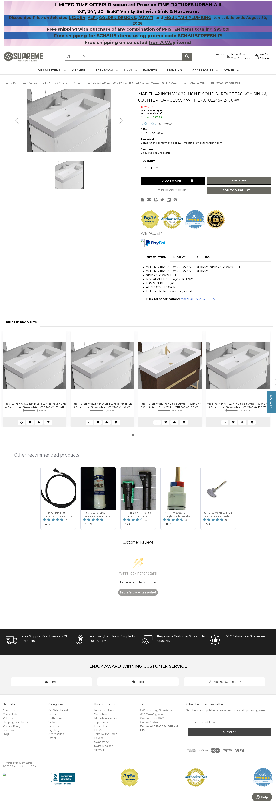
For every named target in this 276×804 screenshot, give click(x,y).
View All (99, 750)
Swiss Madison (103, 746)
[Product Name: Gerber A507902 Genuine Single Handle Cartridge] (178, 498)
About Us (9, 710)
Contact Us (10, 714)
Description (156, 257)
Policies (8, 718)
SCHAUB (107, 35)
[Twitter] (162, 199)
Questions (201, 257)
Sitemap (8, 730)
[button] (271, 402)
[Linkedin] (169, 199)
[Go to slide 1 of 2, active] (133, 435)
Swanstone (101, 742)
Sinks (128, 70)
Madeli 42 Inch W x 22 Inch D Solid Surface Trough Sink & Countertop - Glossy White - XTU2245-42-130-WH (35, 405)
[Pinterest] (175, 199)
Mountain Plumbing (107, 718)
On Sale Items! (49, 70)
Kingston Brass (104, 710)
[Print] (156, 199)
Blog (6, 734)
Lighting (175, 70)
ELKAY (98, 730)
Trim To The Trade (105, 734)
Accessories (203, 70)
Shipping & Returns (15, 722)
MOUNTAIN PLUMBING (187, 17)
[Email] (149, 199)
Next (121, 120)
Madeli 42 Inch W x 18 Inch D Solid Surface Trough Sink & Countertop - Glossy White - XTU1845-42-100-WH (170, 405)
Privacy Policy (12, 726)
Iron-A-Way (162, 42)
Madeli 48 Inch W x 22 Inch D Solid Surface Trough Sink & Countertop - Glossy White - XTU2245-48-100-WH (238, 405)
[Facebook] (142, 199)
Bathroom (104, 70)
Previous (17, 120)
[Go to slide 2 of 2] (139, 435)
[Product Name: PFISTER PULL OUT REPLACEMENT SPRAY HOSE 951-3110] (58, 498)
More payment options (173, 189)
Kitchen (79, 70)
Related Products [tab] (21, 322)
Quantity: (149, 160)
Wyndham (101, 714)
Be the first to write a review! (138, 592)
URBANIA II (208, 4)
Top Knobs (101, 722)
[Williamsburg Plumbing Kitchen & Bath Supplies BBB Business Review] (63, 777)
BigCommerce (24, 762)
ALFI (92, 17)
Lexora (98, 738)
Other (229, 70)
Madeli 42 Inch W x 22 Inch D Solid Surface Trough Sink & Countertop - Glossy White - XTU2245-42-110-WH (102, 405)
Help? (220, 54)
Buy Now (239, 180)
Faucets (150, 70)
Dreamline (101, 726)
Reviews (180, 257)
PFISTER (171, 29)
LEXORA (77, 17)
